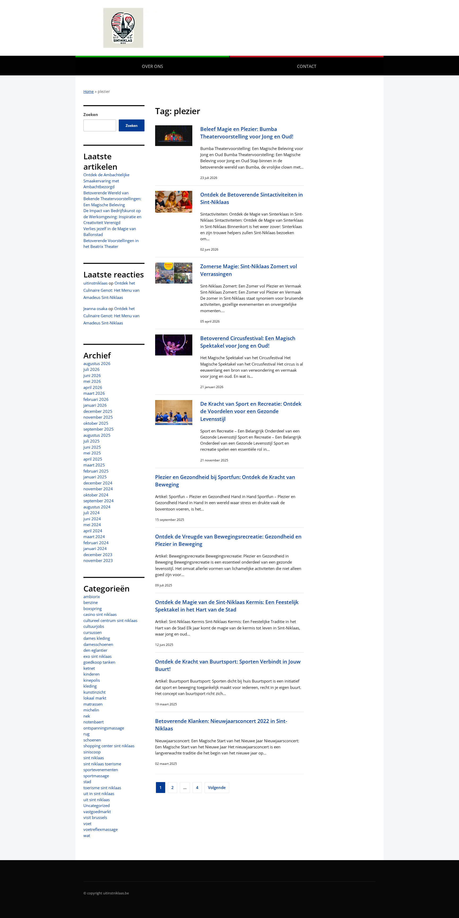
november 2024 (98, 488)
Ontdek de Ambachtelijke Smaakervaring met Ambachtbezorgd (106, 180)
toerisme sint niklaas (102, 787)
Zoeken (90, 114)
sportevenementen (100, 769)
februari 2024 (96, 542)
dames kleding (96, 638)
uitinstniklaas (95, 283)
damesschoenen (98, 644)
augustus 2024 (96, 506)
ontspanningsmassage (103, 728)
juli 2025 (91, 441)
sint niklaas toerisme (102, 763)
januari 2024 (95, 548)
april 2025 (92, 459)
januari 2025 (95, 476)
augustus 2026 (96, 363)
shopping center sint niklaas (108, 745)
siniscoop (92, 751)
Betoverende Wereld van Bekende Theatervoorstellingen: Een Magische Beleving (112, 198)
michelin (91, 710)
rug (86, 733)
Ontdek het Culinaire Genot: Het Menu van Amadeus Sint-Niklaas (111, 290)
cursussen (92, 632)
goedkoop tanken (99, 662)
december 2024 (97, 483)
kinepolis (91, 680)
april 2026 (92, 387)
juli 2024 (91, 512)
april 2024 (92, 530)
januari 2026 (95, 405)
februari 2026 (96, 399)
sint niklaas (93, 757)
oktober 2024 (95, 494)
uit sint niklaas (96, 799)
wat (86, 835)
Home (88, 91)
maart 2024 (94, 536)
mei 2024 (92, 524)
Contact (306, 66)
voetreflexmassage (100, 829)
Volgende (217, 787)
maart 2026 (94, 393)
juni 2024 (92, 518)
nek (86, 716)
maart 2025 (94, 464)
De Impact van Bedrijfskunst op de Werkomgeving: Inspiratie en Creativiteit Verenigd (112, 216)
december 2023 (97, 554)
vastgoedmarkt (97, 811)
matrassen (93, 704)
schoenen (92, 740)
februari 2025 (96, 471)
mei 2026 (92, 381)
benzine (90, 602)
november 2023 (98, 560)
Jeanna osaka (95, 308)
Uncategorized (96, 805)
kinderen (91, 674)
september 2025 (98, 429)
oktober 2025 (95, 423)
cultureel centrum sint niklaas (110, 620)
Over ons (152, 66)
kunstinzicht (94, 692)
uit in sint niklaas (98, 793)
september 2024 (98, 500)
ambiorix (91, 596)
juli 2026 (91, 369)
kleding (90, 686)
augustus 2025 (96, 435)
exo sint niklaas (97, 656)
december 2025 (97, 411)
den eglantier (95, 650)
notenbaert (93, 721)
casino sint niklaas (100, 614)
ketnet (89, 668)
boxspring (92, 608)
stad (87, 781)
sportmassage (96, 775)
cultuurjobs (93, 626)
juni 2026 (92, 375)
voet (87, 823)
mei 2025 (92, 453)
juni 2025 (92, 447)
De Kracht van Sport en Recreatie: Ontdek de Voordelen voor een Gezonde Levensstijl (250, 411)
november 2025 (98, 417)
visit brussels (95, 817)
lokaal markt (94, 698)
